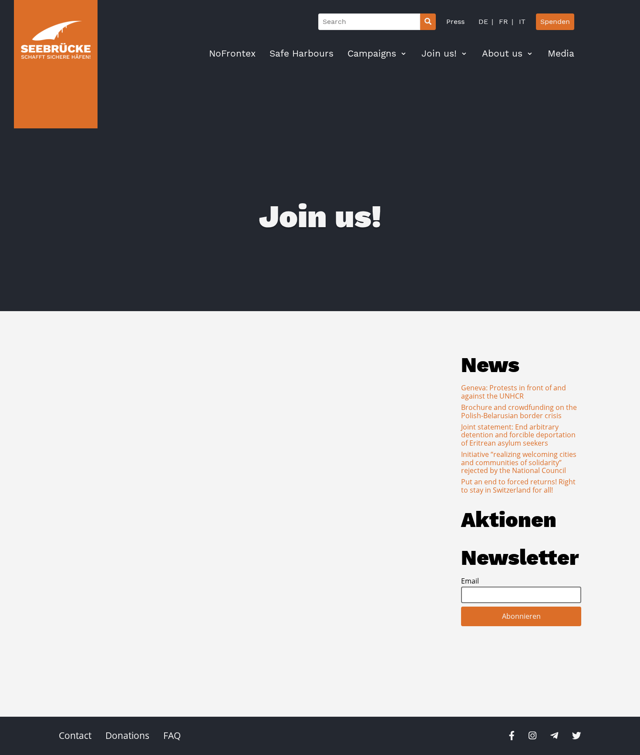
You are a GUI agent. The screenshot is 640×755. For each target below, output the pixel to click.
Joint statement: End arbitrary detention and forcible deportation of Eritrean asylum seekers (518, 435)
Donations (127, 735)
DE (483, 21)
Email (470, 581)
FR (502, 21)
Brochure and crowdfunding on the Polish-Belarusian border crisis (519, 411)
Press (455, 21)
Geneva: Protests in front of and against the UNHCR (513, 391)
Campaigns (371, 53)
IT (521, 21)
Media (561, 53)
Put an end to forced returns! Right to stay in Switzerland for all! (518, 485)
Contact (75, 735)
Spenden (555, 21)
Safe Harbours (301, 53)
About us (502, 53)
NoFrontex (232, 53)
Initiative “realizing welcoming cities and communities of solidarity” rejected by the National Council (518, 462)
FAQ (172, 735)
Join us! (439, 53)
